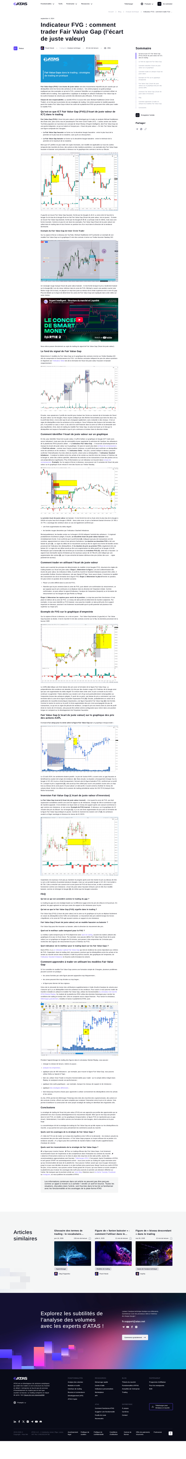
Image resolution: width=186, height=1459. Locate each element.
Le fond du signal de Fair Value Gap (150, 61)
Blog (124, 1378)
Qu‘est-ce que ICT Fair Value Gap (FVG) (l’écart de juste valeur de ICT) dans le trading (150, 56)
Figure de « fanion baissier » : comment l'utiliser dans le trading (112, 1233)
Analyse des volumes (75, 1382)
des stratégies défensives (59, 1088)
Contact (125, 1415)
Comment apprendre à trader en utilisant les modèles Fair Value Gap (150, 102)
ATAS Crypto (72, 1399)
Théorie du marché (129, 1382)
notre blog (78, 1172)
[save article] (145, 115)
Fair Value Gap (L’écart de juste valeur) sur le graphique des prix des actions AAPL (150, 85)
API (96, 1395)
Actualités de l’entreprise (131, 1389)
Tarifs (60, 4)
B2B (150, 1389)
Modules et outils (74, 1385)
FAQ (140, 97)
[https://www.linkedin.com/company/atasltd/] (15, 1421)
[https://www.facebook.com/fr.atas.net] (132, 1327)
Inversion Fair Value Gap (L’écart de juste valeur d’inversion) (150, 92)
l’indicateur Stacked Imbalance (52, 957)
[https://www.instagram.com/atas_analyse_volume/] (136, 1327)
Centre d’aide (100, 1385)
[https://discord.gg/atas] (40, 1421)
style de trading (87, 935)
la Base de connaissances (107, 446)
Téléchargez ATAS (82, 1158)
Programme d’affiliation (157, 1382)
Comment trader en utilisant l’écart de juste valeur (151, 72)
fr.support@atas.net (133, 1321)
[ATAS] (20, 3)
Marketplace (99, 1392)
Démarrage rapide (101, 1382)
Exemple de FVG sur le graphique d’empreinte (149, 78)
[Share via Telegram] (137, 129)
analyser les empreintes (51, 1068)
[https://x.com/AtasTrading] (23, 1421)
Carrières (125, 1412)
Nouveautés (99, 1418)
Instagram (46, 1174)
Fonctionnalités (75, 1378)
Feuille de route (100, 1415)
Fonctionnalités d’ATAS (130, 1385)
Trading (124, 1392)
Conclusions (142, 107)
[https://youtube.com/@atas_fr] (127, 1327)
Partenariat (158, 1432)
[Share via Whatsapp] (141, 129)
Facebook (111, 1172)
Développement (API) (75, 1395)
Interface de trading (75, 1389)
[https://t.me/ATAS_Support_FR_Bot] (123, 1327)
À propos (125, 1408)
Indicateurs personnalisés (104, 1389)
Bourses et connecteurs (76, 1392)
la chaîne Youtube (101, 1172)
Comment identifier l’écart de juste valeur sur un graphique (149, 66)
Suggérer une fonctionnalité (105, 1412)
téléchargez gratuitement (49, 999)
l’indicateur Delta (58, 361)
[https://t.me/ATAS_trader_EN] (32, 1421)
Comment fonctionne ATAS (104, 1408)
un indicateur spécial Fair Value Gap (66, 950)
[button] (170, 1433)
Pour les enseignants (156, 1385)
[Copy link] (145, 129)
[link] (128, 4)
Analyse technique (74, 48)
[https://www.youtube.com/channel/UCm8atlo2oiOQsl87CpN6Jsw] (36, 1421)
